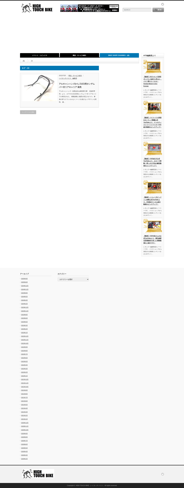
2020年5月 (24, 448)
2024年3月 (24, 300)
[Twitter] (162, 474)
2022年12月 (24, 336)
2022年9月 (24, 347)
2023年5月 (24, 322)
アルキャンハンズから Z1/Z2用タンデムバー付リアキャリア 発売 (77, 85)
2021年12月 (24, 379)
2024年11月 (24, 289)
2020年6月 (24, 444)
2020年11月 (24, 426)
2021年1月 (24, 419)
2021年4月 (24, 408)
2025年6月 (24, 282)
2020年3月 (24, 455)
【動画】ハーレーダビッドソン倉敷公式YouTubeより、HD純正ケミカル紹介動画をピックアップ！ (152, 200)
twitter (162, 4)
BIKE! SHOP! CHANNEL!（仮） (119, 55)
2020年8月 (24, 437)
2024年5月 (24, 296)
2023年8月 (24, 314)
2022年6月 (24, 358)
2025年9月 (24, 278)
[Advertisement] (92, 34)
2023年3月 (24, 325)
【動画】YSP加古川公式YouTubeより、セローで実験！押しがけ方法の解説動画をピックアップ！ (152, 162)
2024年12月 (24, 285)
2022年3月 (24, 368)
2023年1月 (24, 332)
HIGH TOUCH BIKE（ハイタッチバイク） (90, 485)
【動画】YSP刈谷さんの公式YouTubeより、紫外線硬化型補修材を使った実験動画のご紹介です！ (152, 239)
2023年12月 (24, 307)
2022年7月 (24, 354)
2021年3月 (24, 412)
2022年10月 (24, 343)
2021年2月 (24, 415)
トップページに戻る (28, 112)
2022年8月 (24, 350)
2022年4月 (24, 365)
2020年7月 (24, 440)
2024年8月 (24, 293)
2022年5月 (24, 361)
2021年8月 (24, 394)
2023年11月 (24, 311)
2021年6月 (24, 401)
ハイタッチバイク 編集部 (68, 78)
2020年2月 (24, 459)
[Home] (24, 60)
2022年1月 (24, 376)
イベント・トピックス (39, 55)
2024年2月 (24, 303)
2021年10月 (24, 386)
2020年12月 (24, 422)
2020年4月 (24, 451)
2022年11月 (24, 339)
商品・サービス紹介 (79, 55)
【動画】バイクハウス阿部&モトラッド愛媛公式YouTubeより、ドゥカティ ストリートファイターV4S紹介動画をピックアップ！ (152, 122)
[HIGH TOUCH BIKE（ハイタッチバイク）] (37, 11)
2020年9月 (24, 433)
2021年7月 (24, 397)
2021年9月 (24, 390)
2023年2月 (24, 329)
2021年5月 (24, 404)
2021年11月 (24, 383)
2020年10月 (24, 430)
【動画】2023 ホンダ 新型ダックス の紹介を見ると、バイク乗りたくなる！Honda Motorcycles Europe (152, 81)
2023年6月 (24, 318)
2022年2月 (24, 372)
